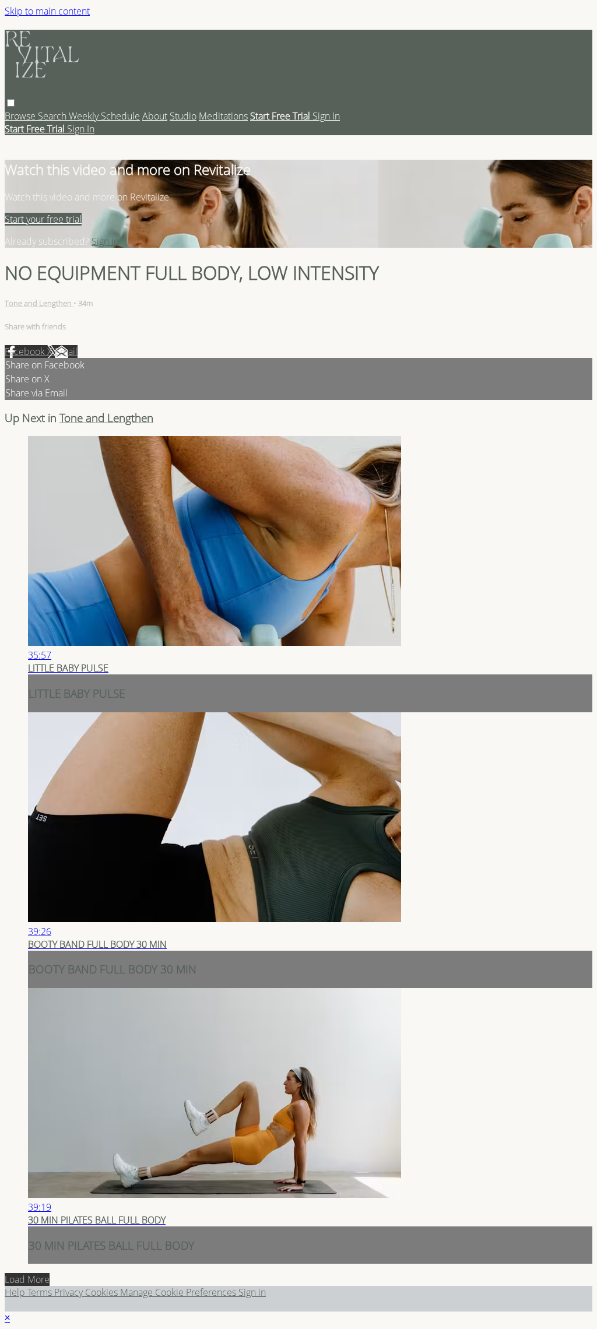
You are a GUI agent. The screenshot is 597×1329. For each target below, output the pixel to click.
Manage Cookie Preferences (179, 1292)
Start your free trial (43, 219)
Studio (183, 116)
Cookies (102, 1292)
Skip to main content (47, 11)
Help (16, 1292)
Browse (21, 116)
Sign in (326, 116)
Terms (40, 1292)
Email (66, 351)
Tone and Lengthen (39, 303)
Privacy (69, 1292)
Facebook (26, 351)
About (154, 116)
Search (53, 116)
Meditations (223, 116)
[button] (11, 103)
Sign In (80, 128)
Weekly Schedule (104, 116)
